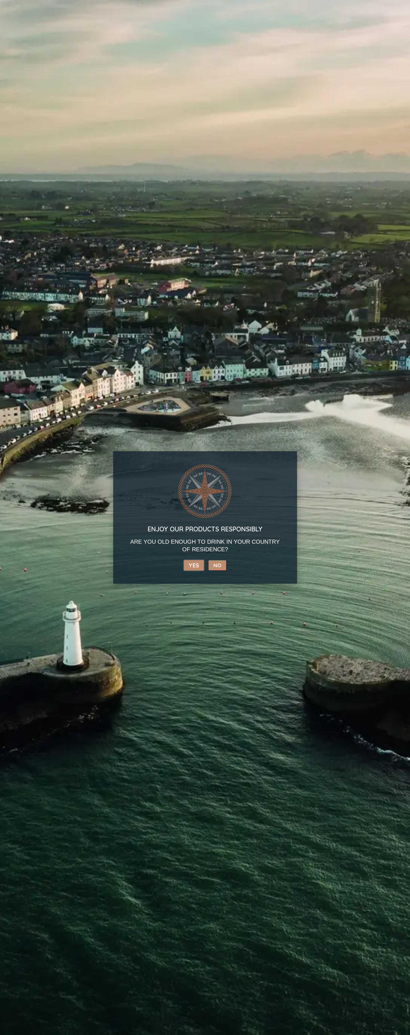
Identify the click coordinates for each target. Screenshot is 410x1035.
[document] (205, 517)
